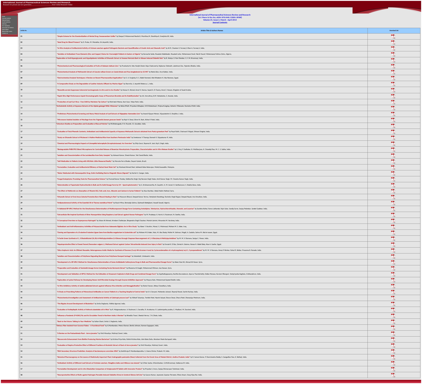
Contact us (5, 33)
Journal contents (6, 18)
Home (3, 16)
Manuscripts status (7, 31)
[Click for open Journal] (395, 36)
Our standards (6, 25)
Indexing (4, 24)
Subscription (5, 29)
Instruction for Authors (8, 27)
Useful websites (6, 22)
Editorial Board (6, 20)
